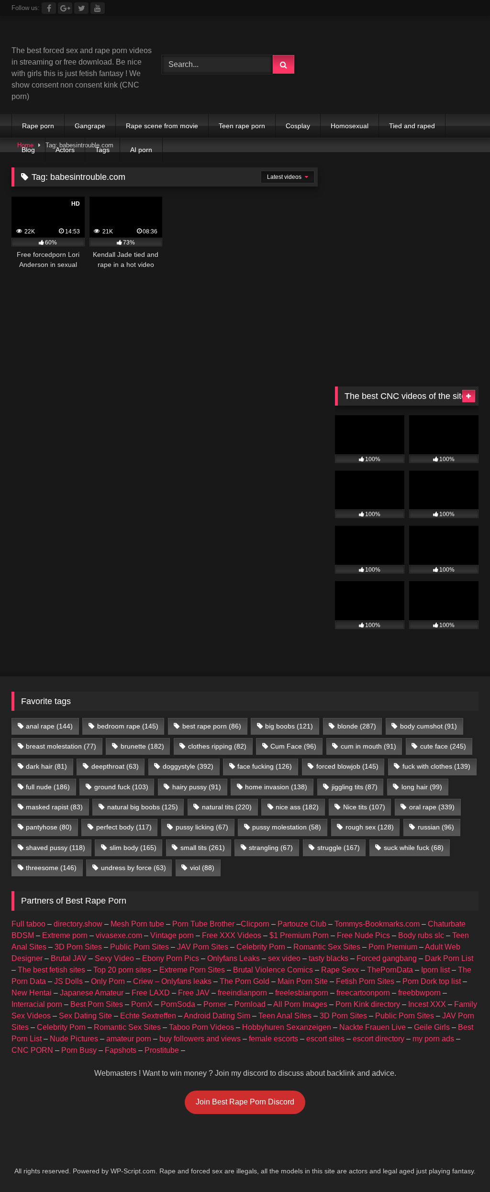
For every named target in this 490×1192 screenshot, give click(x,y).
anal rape (49, 726)
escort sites (325, 1039)
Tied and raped (412, 126)
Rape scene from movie (162, 126)
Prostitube (162, 1050)
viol (202, 868)
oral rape (432, 807)
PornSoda (178, 1004)
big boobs (289, 726)
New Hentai (31, 993)
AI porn (141, 150)
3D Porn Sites (78, 947)
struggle (338, 847)
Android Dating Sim (217, 1016)
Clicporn (255, 924)
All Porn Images (300, 1004)
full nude (48, 787)
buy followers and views (200, 1039)
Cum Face (293, 746)
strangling (271, 847)
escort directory (378, 1039)
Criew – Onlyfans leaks (172, 981)
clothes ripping (217, 746)
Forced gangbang (386, 958)
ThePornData (390, 970)
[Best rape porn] (75, 34)
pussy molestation (286, 827)
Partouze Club (302, 924)
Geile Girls (432, 1027)
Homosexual (349, 126)
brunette (142, 746)
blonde (356, 726)
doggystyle (188, 766)
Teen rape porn (242, 126)
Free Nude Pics (363, 935)
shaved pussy (55, 847)
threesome (51, 868)
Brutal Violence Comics (273, 970)
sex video (284, 958)
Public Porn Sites (139, 947)
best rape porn (211, 726)
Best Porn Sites (96, 1004)
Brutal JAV (69, 958)
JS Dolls (68, 981)
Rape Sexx (340, 970)
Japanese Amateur (91, 993)
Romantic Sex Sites (326, 947)
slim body (133, 847)
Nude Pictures (74, 1039)
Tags (102, 150)
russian (436, 827)
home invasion (276, 787)
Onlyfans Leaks (233, 958)
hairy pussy (196, 787)
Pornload (250, 1004)
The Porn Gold (244, 981)
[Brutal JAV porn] (407, 84)
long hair (421, 787)
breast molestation (61, 746)
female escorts (273, 1039)
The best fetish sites (51, 970)
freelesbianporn (301, 993)
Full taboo (28, 924)
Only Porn (108, 981)
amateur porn (128, 1039)
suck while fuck (414, 847)
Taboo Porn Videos (201, 1027)
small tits (202, 847)
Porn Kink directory (367, 1004)
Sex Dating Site (85, 1016)
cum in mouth (368, 746)
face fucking (264, 766)
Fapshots (120, 1050)
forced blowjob (347, 766)
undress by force (133, 868)
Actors (65, 150)
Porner (214, 1004)
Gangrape (90, 126)
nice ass (297, 807)
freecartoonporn (363, 993)
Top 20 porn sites (122, 970)
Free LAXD (151, 993)
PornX (142, 1004)
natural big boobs (142, 807)
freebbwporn (419, 993)
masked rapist (54, 807)
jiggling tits (355, 787)
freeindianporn (242, 993)
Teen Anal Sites (285, 1016)
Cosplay (298, 126)
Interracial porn (36, 1004)
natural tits (227, 807)
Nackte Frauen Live (372, 1027)
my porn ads (433, 1039)
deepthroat (115, 766)
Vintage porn (172, 935)
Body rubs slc (421, 935)
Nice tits (364, 807)
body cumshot (428, 726)
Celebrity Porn (260, 947)
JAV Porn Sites (202, 947)
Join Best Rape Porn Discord (245, 1102)
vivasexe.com (119, 935)
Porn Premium (392, 947)
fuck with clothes (436, 766)
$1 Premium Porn (299, 935)
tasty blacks (328, 958)
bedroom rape (127, 726)
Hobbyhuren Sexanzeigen (286, 1027)
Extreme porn (65, 935)
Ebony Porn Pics (170, 958)
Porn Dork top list (431, 981)
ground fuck (121, 787)
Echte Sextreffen (148, 1016)
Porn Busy (79, 1050)
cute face (443, 746)
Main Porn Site (303, 981)
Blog (28, 150)
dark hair (46, 766)
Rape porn (38, 126)
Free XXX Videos (231, 935)
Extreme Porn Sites (192, 970)
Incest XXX (427, 1004)
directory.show (78, 924)
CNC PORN (32, 1050)
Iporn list (435, 970)
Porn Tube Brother (203, 924)
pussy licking (202, 827)
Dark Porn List (449, 958)
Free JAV (194, 993)
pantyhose (49, 827)
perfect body (124, 827)
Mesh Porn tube (137, 924)
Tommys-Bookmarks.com (377, 924)
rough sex (369, 827)
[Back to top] (460, 1163)
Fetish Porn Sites (365, 981)
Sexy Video (114, 958)
